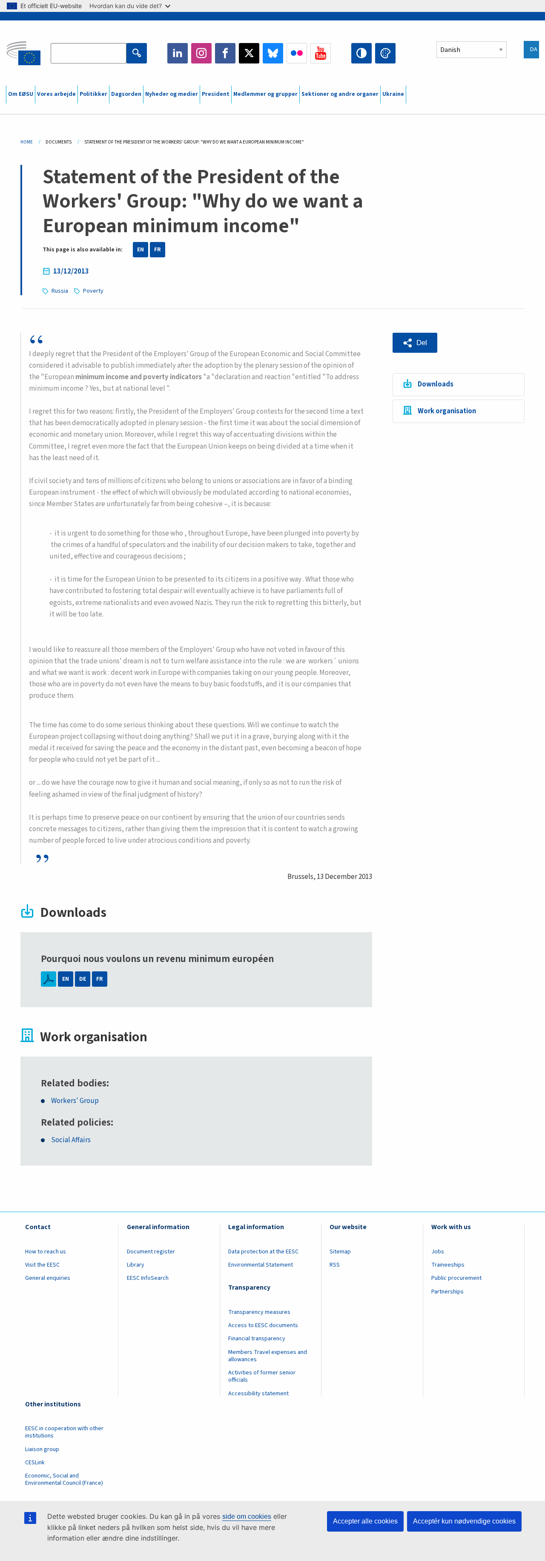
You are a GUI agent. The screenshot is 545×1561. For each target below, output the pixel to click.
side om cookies (246, 1516)
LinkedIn (177, 53)
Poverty (93, 291)
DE (82, 979)
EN (140, 249)
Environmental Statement (260, 1265)
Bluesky (273, 53)
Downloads (435, 384)
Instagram (201, 53)
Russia (60, 291)
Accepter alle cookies (365, 1521)
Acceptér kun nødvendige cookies (464, 1521)
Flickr (297, 53)
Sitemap (340, 1251)
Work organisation (447, 411)
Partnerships (447, 1291)
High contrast (361, 53)
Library (135, 1265)
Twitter (249, 53)
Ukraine (393, 94)
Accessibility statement (258, 1393)
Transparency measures (259, 1312)
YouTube (320, 53)
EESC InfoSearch (148, 1278)
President (215, 94)
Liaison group (42, 1449)
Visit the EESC (42, 1265)
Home (26, 142)
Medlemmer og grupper (265, 94)
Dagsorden (126, 94)
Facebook (225, 53)
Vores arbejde (56, 94)
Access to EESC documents (263, 1325)
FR (157, 249)
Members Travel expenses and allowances (267, 1356)
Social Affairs (71, 1140)
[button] (415, 343)
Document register (151, 1251)
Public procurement (456, 1278)
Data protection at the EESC (263, 1251)
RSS (335, 1265)
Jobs (437, 1251)
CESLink (35, 1462)
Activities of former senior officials (261, 1376)
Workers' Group (75, 1101)
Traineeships (448, 1265)
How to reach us (45, 1251)
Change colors (385, 53)
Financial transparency (256, 1338)
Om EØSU (20, 94)
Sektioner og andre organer (340, 94)
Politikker (93, 94)
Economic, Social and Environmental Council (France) (64, 1479)
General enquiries (47, 1278)
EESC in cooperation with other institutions (64, 1432)
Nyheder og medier (171, 94)
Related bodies (73, 1083)
